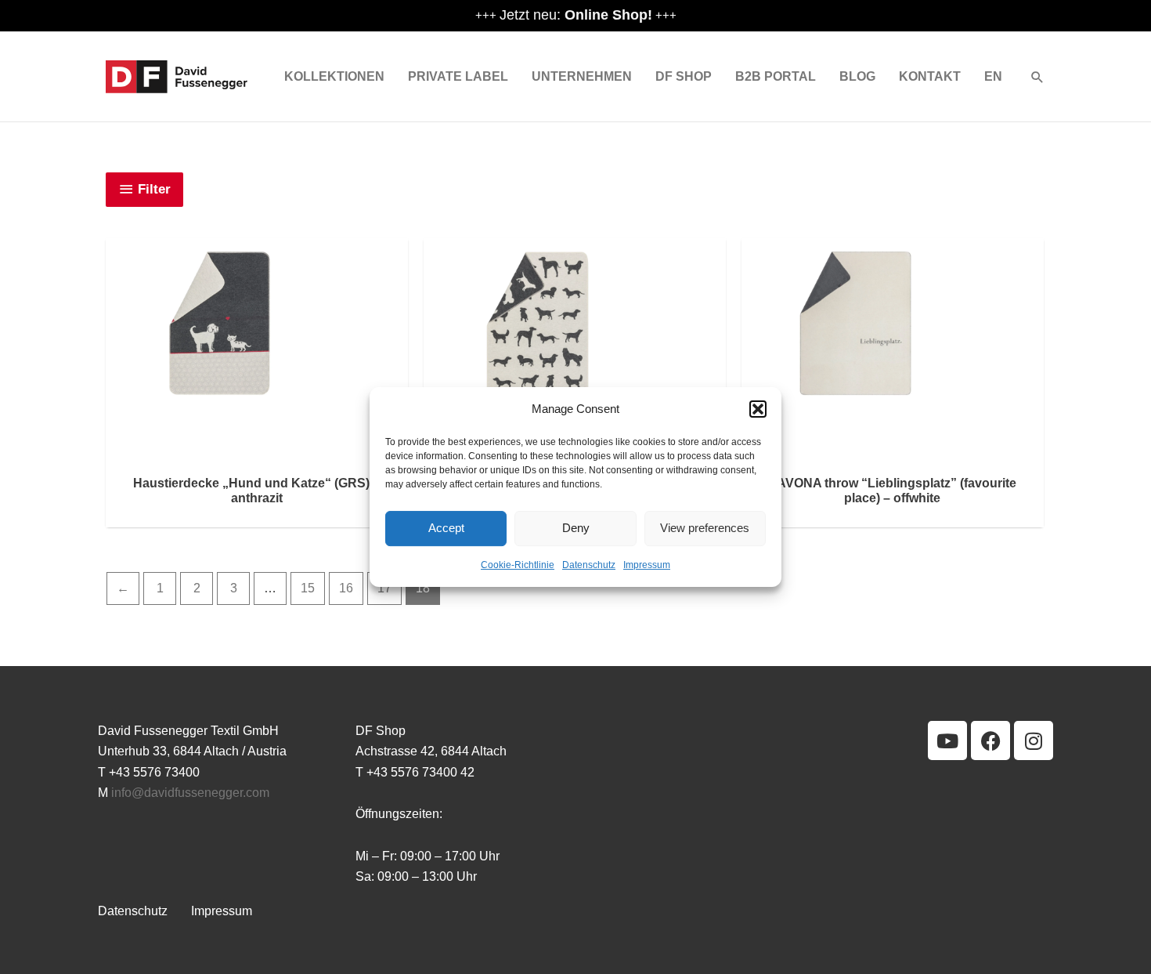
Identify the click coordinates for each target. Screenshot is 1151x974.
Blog (857, 76)
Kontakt (930, 76)
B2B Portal (775, 76)
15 (308, 588)
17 (384, 588)
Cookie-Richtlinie (517, 564)
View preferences (704, 528)
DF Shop (683, 76)
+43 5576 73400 (154, 772)
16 (346, 588)
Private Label (458, 76)
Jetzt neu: (576, 15)
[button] (758, 409)
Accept (446, 528)
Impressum (646, 564)
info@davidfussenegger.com (190, 792)
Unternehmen (582, 76)
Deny (576, 528)
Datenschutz (588, 564)
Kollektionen (334, 76)
